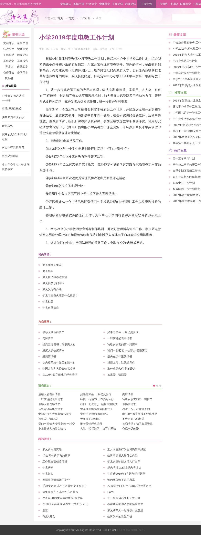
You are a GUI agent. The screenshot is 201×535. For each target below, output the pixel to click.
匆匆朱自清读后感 (13, 117)
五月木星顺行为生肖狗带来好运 (126, 449)
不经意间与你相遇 (133, 418)
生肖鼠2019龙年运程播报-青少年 (62, 498)
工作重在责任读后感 (54, 461)
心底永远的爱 (130, 428)
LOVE (111, 491)
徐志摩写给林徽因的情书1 (58, 362)
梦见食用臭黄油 (52, 449)
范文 (71, 18)
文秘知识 (65, 3)
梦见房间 (47, 467)
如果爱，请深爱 (117, 374)
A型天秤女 (48, 516)
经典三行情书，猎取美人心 (58, 344)
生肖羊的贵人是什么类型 (122, 455)
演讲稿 (174, 3)
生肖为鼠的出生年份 (119, 516)
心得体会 (8, 72)
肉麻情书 (47, 338)
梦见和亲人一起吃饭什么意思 (125, 510)
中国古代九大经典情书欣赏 (58, 368)
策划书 (9, 78)
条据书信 (78, 3)
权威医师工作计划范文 (186, 188)
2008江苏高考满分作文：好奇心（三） (66, 504)
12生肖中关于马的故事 (56, 455)
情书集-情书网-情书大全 (19, 17)
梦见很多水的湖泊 (53, 283)
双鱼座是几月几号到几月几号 (60, 491)
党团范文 (104, 3)
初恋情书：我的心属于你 (137, 423)
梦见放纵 (7, 125)
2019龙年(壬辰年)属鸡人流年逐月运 (129, 485)
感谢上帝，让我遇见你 (121, 362)
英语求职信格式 (11, 108)
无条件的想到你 (90, 418)
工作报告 (162, 3)
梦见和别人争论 (52, 265)
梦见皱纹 (47, 473)
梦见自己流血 (50, 307)
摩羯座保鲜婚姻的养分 (56, 479)
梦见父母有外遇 (52, 289)
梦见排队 (47, 271)
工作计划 (146, 3)
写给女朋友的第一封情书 (122, 344)
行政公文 (91, 3)
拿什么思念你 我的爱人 (121, 368)
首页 (60, 18)
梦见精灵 (47, 301)
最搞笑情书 (49, 356)
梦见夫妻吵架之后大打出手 (123, 461)
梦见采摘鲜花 (10, 156)
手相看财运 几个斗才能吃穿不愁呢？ (64, 485)
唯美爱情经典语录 (91, 423)
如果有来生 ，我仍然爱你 (122, 332)
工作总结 (117, 3)
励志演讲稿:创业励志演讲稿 (124, 467)
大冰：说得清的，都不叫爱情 (98, 428)
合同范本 (22, 72)
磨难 (45, 510)
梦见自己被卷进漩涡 (54, 277)
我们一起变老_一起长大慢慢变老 (127, 350)
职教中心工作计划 (184, 182)
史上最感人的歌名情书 (52, 428)
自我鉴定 (185, 3)
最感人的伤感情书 (53, 350)
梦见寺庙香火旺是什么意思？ (60, 295)
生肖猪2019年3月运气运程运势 (126, 473)
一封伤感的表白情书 (119, 338)
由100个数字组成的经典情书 (59, 374)
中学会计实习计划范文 (186, 72)
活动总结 (130, 3)
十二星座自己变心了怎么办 (123, 498)
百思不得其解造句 (13, 147)
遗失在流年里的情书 (119, 356)
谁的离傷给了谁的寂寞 (121, 479)
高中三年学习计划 (184, 158)
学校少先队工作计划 (185, 60)
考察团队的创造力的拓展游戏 (125, 504)
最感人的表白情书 (53, 332)
